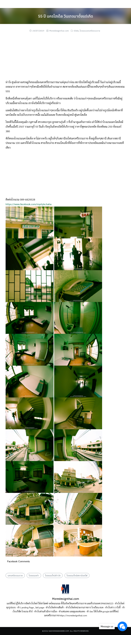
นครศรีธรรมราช (15, 575)
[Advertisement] (65, 57)
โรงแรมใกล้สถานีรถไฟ (77, 575)
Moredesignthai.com (59, 30)
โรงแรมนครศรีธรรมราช (90, 30)
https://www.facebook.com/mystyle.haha (28, 204)
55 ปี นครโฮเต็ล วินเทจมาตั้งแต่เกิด (65, 16)
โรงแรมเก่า (34, 575)
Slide (76, 30)
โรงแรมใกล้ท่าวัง (53, 575)
